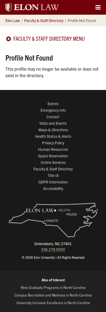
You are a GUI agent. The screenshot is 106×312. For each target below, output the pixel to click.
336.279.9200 (53, 249)
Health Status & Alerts (53, 136)
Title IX (53, 175)
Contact (53, 116)
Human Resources (53, 149)
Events (53, 103)
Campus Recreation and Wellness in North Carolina (53, 295)
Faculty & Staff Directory (53, 168)
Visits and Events (53, 123)
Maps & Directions (53, 129)
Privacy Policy (53, 142)
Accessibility (53, 188)
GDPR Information (53, 181)
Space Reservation (53, 155)
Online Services (53, 162)
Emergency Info (53, 110)
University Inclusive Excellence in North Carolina (53, 302)
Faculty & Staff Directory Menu (49, 38)
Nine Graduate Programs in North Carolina (53, 287)
